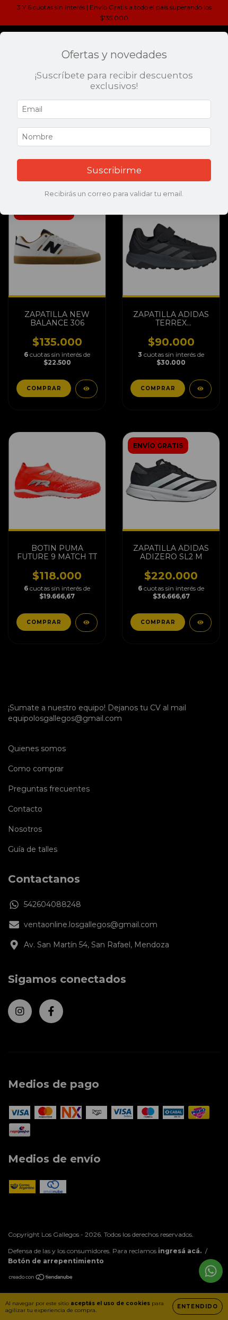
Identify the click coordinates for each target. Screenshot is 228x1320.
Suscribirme (114, 170)
